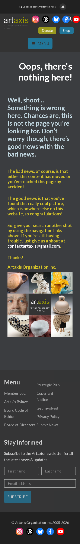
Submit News (47, 424)
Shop (66, 30)
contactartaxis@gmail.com (33, 245)
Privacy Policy (48, 416)
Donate (47, 30)
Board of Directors (19, 424)
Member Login (16, 393)
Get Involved (47, 408)
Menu (43, 43)
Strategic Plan (48, 384)
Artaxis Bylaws (16, 401)
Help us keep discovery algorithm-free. (36, 6)
